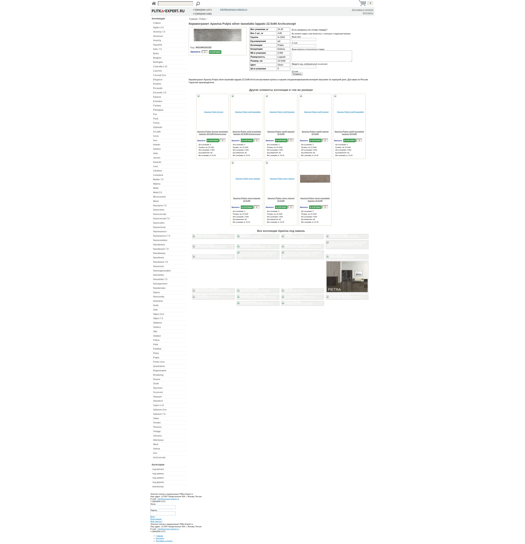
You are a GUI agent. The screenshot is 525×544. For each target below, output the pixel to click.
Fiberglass (158, 110)
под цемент (158, 478)
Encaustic (158, 88)
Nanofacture (159, 244)
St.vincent (158, 392)
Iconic (156, 136)
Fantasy (157, 105)
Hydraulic (157, 127)
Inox (155, 140)
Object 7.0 (158, 318)
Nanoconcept (159, 214)
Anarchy (157, 40)
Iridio (155, 153)
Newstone (158, 301)
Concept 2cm (159, 75)
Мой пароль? (156, 521)
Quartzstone (159, 366)
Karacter (157, 162)
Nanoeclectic (159, 227)
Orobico (157, 327)
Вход (152, 516)
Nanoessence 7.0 (161, 236)
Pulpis (156, 357)
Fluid (155, 118)
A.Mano (157, 23)
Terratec (157, 422)
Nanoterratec (159, 288)
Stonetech (158, 401)
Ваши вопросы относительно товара (308, 49)
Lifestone (157, 171)
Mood (156, 201)
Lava (155, 166)
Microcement (159, 197)
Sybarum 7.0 (159, 414)
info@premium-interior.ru (233, 9)
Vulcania (157, 436)
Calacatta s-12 (160, 66)
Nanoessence (160, 231)
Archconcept (159, 457)
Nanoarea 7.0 (159, 205)
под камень (158, 473)
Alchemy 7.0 (159, 32)
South (156, 383)
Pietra (156, 353)
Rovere (156, 379)
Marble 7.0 (158, 179)
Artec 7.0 (157, 49)
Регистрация (156, 519)
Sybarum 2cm (160, 409)
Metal (155, 188)
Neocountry (158, 296)
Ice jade (157, 131)
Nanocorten (158, 223)
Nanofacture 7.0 (161, 249)
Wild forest (158, 440)
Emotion (157, 84)
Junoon (156, 158)
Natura (156, 292)
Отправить (297, 74)
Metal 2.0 (157, 192)
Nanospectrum (160, 284)
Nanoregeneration (162, 271)
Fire (155, 114)
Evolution (157, 101)
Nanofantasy (159, 253)
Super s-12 (158, 405)
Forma (156, 123)
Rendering (158, 375)
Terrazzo (157, 427)
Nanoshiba (158, 275)
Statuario (157, 396)
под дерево (158, 482)
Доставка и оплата (362, 9)
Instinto (156, 144)
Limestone (158, 175)
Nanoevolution (160, 240)
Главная (193, 19)
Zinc (155, 453)
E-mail (294, 43)
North (155, 305)
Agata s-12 (158, 27)
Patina (156, 340)
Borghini (157, 58)
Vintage (157, 431)
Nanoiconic (158, 266)
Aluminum (158, 36)
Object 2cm (158, 314)
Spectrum (157, 388)
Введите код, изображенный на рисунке (309, 64)
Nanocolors (158, 210)
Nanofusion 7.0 (160, 262)
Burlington (158, 62)
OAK (155, 310)
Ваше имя (296, 37)
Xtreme (156, 449)
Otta (155, 331)
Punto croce (159, 362)
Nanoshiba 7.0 (160, 279)
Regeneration (159, 370)
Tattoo (156, 418)
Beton (156, 53)
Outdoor (157, 336)
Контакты (368, 13)
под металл (158, 469)
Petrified (157, 349)
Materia (156, 184)
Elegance (157, 79)
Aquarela (157, 45)
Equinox (157, 97)
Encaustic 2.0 (159, 92)
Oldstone (157, 323)
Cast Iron (157, 71)
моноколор (158, 486)
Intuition (157, 149)
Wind (155, 444)
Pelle (155, 344)
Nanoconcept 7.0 (161, 218)
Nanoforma (158, 257)
